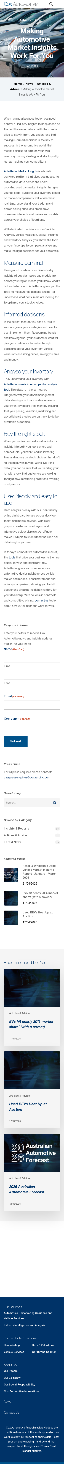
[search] (51, 4)
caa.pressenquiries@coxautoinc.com (27, 777)
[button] (58, 4)
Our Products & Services (20, 1338)
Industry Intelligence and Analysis (24, 1325)
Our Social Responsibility (19, 1384)
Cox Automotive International (22, 1391)
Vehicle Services (14, 1352)
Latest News (12, 842)
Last (7, 682)
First (7, 665)
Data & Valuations (43, 1345)
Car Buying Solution (44, 1352)
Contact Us (11, 1412)
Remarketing (12, 1345)
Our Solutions (13, 1307)
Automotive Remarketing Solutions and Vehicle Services (28, 1316)
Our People (11, 1371)
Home (18, 83)
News (29, 83)
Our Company (12, 1377)
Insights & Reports (16, 828)
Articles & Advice (32, 20)
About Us (10, 1365)
